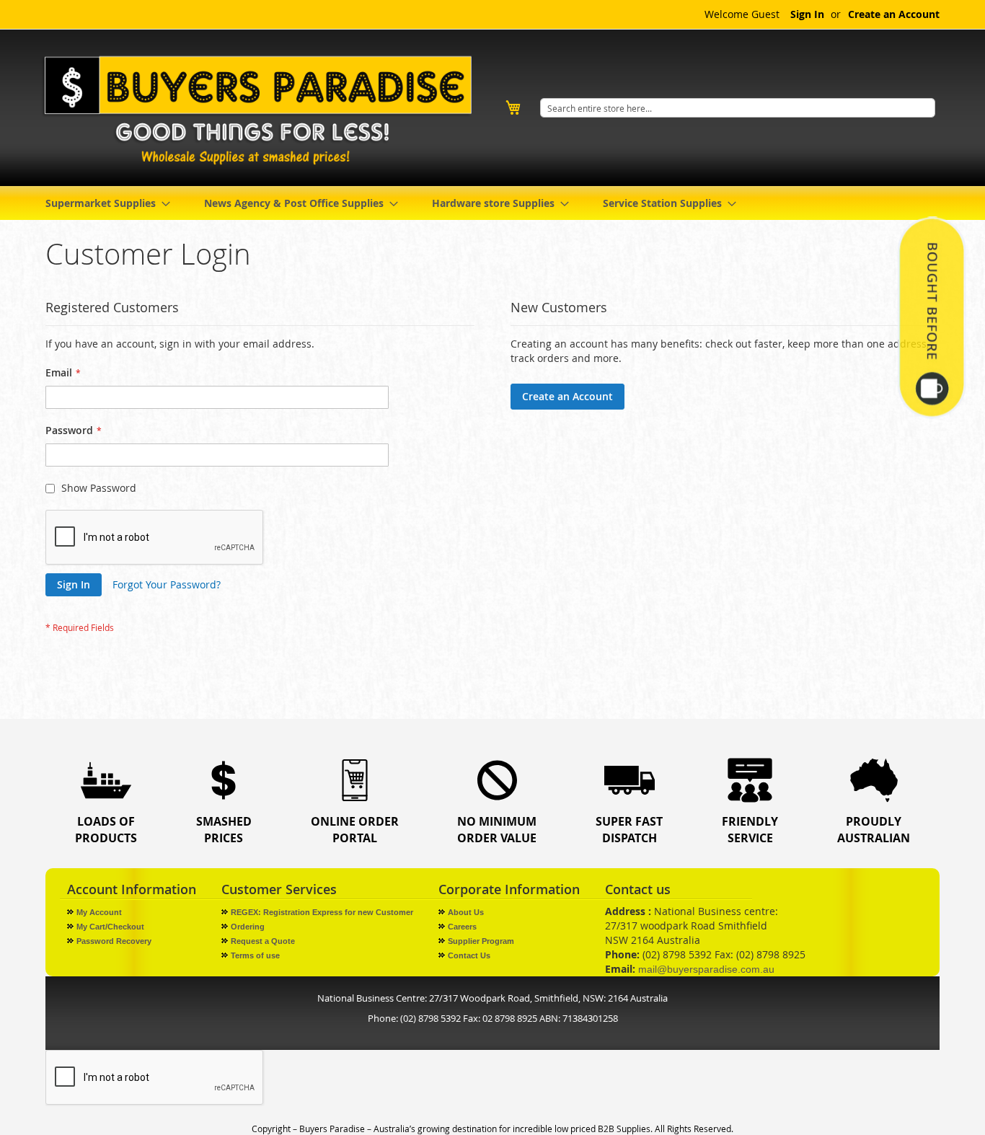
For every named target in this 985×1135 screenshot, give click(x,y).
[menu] (492, 203)
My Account (99, 912)
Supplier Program (481, 941)
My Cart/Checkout (110, 926)
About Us (466, 912)
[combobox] (737, 108)
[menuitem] (103, 203)
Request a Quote (263, 941)
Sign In (807, 14)
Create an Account (894, 14)
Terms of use (255, 955)
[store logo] (261, 110)
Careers (462, 926)
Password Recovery (113, 941)
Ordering (248, 926)
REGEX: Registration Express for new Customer (322, 912)
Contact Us (469, 955)
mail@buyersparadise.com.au (706, 969)
